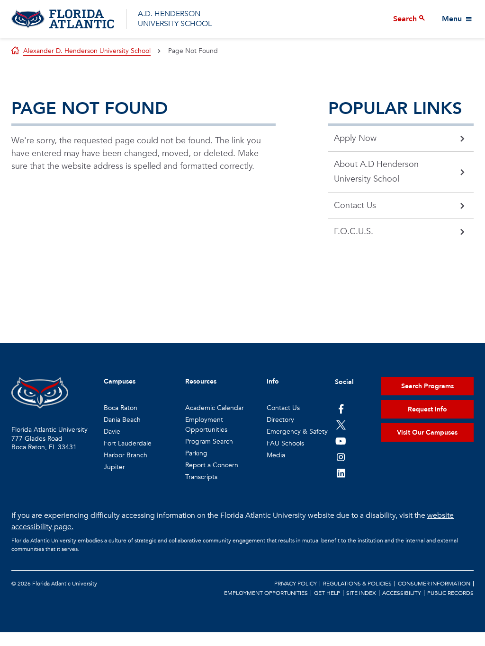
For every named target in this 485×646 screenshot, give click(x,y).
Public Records (450, 593)
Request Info (427, 409)
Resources (200, 381)
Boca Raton (120, 407)
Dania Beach (122, 419)
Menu (452, 19)
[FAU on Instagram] (341, 457)
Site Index (361, 593)
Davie (112, 431)
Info (273, 381)
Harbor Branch (125, 455)
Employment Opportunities (266, 593)
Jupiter (114, 467)
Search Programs (427, 386)
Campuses (119, 381)
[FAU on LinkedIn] (341, 473)
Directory (280, 419)
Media (276, 455)
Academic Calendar (214, 407)
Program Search (209, 441)
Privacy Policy (295, 583)
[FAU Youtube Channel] (341, 440)
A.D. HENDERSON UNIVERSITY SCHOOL (175, 19)
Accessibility (401, 593)
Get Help (327, 593)
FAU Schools (285, 443)
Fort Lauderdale (128, 443)
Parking (196, 453)
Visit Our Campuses (427, 432)
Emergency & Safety (297, 431)
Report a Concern (211, 465)
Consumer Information (434, 583)
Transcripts (201, 476)
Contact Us (283, 407)
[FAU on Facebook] (341, 408)
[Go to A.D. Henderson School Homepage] (62, 18)
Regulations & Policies (357, 583)
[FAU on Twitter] (341, 424)
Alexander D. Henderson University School (87, 50)
